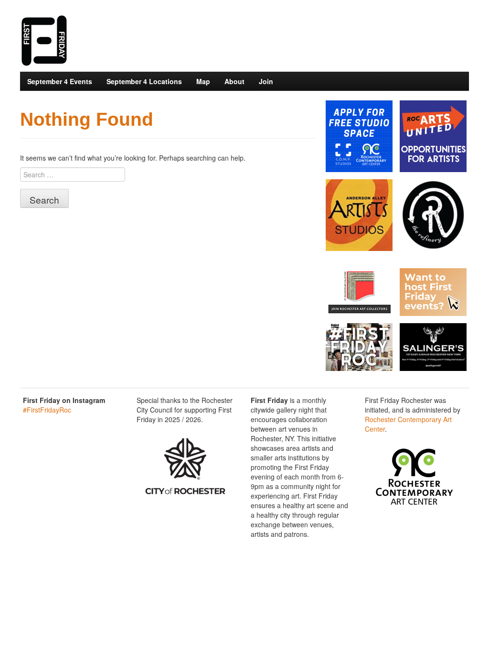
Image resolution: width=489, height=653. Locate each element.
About (234, 81)
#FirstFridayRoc (47, 409)
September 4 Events (59, 81)
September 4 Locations (144, 81)
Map (203, 81)
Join (266, 81)
